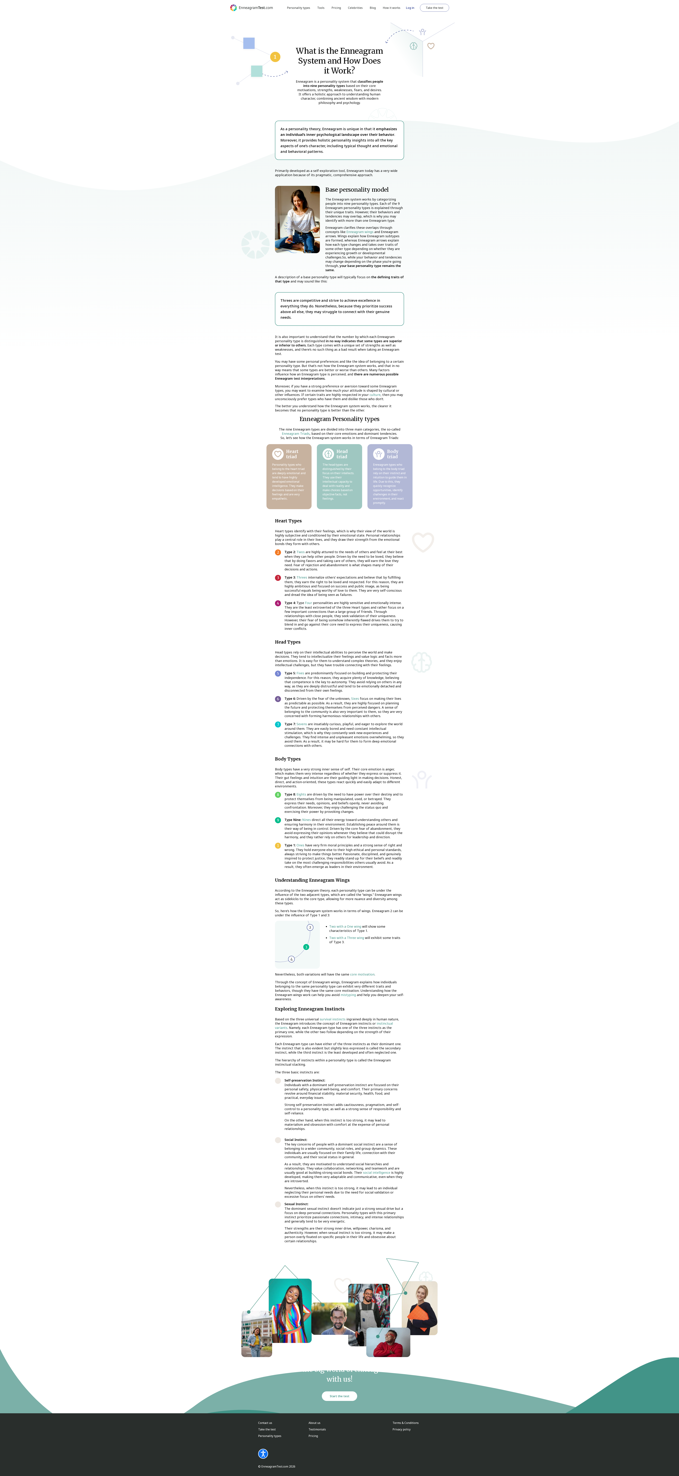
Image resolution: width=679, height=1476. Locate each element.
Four (308, 603)
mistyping (348, 995)
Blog (373, 8)
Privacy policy (402, 1429)
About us (314, 1423)
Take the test (434, 8)
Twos (301, 552)
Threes (302, 577)
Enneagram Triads (296, 433)
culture (375, 395)
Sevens (302, 724)
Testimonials (317, 1429)
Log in (410, 8)
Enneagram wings (359, 232)
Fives (300, 673)
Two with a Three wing (346, 938)
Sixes (355, 698)
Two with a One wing (345, 926)
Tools (320, 8)
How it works (391, 8)
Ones (300, 845)
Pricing (336, 8)
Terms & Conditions (406, 1423)
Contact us (265, 1423)
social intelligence (376, 1172)
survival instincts (333, 1019)
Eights (301, 794)
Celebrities (355, 8)
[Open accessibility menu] (263, 1454)
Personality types (298, 8)
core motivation (362, 974)
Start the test (339, 1396)
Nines (306, 820)
